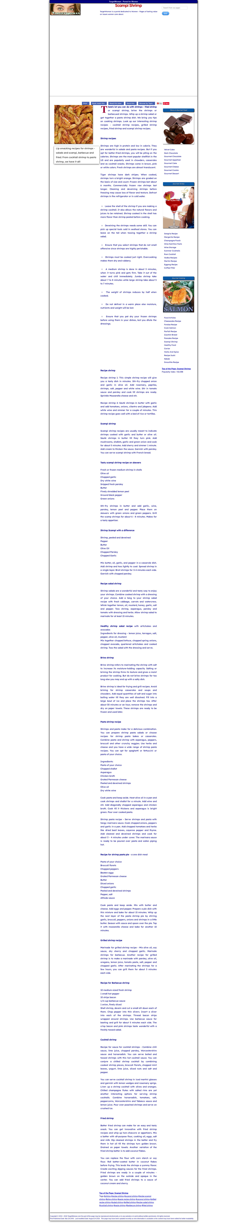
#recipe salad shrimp (145, 1202)
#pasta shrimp (120, 1205)
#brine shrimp (111, 1199)
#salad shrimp (117, 1202)
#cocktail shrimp (106, 1205)
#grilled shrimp (130, 1202)
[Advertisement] (123, 38)
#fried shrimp (147, 1205)
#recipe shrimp (117, 1196)
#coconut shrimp (143, 1199)
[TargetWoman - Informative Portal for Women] (72, 9)
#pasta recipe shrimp (126, 1199)
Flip (160, 103)
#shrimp (107, 1196)
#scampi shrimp (131, 1196)
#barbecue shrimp (133, 1205)
